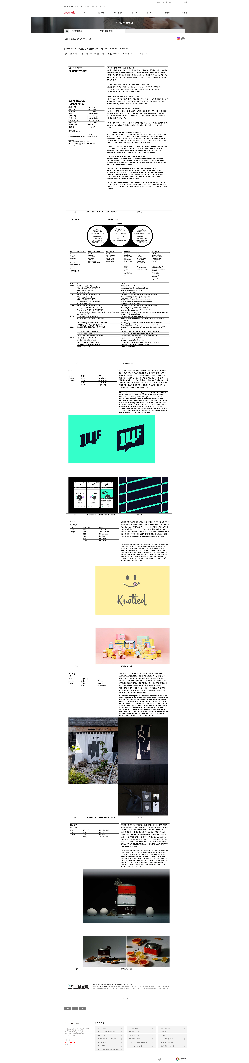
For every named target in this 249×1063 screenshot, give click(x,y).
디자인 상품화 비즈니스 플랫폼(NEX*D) (108, 1049)
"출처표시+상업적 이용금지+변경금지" (109, 986)
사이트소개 (68, 1046)
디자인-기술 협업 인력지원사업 (106, 1031)
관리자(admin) (132, 54)
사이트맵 (184, 2)
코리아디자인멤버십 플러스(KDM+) (107, 1039)
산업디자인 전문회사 (166, 1028)
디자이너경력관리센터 (135, 1046)
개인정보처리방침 (70, 1042)
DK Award (163, 1035)
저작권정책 (68, 1044)
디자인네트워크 (77, 31)
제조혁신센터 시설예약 (167, 1046)
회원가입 (164, 2)
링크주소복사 (124, 998)
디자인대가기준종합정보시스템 (138, 1042)
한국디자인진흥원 (68, 2)
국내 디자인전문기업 (106, 31)
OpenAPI (177, 2)
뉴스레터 (171, 2)
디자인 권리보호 (133, 1028)
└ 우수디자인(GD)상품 (167, 1039)
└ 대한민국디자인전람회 (168, 1042)
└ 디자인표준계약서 (134, 1039)
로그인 (158, 2)
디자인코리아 (164, 1031)
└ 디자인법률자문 (134, 1031)
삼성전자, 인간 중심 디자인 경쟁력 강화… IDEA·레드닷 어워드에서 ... (105, 6)
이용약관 (67, 1040)
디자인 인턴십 (101, 1035)
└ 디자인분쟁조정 (134, 1035)
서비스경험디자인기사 (103, 1042)
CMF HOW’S (101, 1046)
